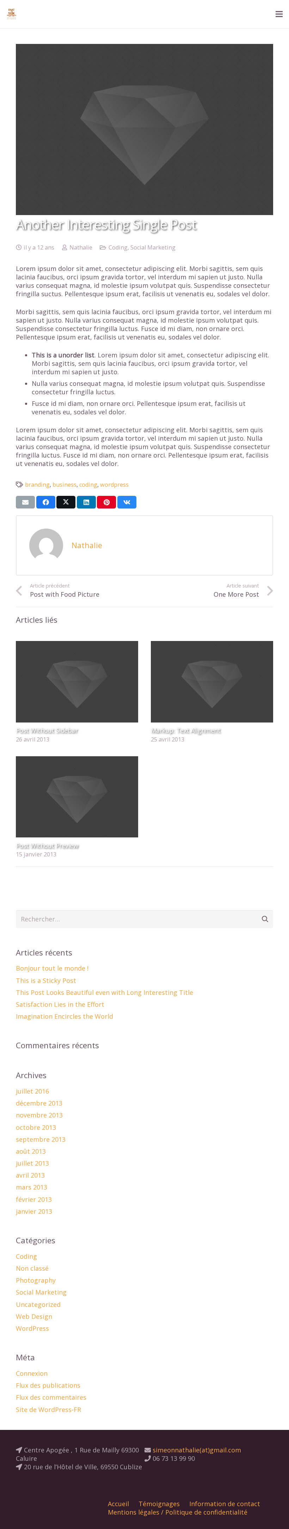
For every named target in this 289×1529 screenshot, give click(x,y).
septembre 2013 (41, 1139)
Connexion (32, 1373)
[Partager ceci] (45, 502)
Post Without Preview (47, 845)
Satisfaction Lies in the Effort (60, 1004)
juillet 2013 (32, 1163)
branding (37, 484)
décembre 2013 (39, 1103)
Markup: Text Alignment (185, 730)
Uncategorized (38, 1304)
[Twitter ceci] (65, 502)
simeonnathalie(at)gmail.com (196, 1450)
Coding (118, 247)
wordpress (114, 484)
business (64, 484)
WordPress (32, 1328)
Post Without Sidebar (47, 730)
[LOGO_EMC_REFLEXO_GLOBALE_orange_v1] (11, 14)
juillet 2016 (32, 1091)
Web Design (34, 1316)
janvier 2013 (34, 1211)
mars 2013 (31, 1187)
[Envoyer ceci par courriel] (25, 502)
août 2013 (31, 1151)
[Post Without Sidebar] (77, 645)
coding (88, 484)
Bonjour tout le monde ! (52, 968)
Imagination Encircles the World (64, 1016)
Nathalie (80, 247)
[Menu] (279, 14)
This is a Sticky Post (46, 980)
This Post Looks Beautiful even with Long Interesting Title (104, 992)
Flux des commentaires (51, 1397)
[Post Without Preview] (77, 760)
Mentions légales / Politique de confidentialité (177, 1512)
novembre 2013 (39, 1115)
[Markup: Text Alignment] (212, 645)
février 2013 (34, 1199)
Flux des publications (48, 1385)
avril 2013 (30, 1175)
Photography (36, 1280)
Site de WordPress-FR (48, 1409)
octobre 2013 (36, 1127)
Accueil (118, 1503)
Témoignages (159, 1503)
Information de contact (224, 1503)
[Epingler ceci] (106, 502)
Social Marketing (153, 247)
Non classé (32, 1268)
